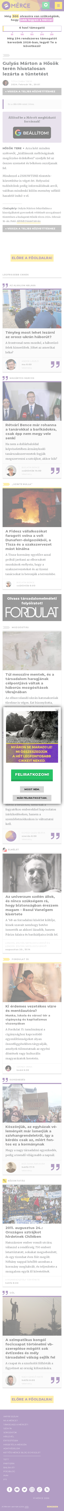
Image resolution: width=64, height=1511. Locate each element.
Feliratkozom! (32, 774)
